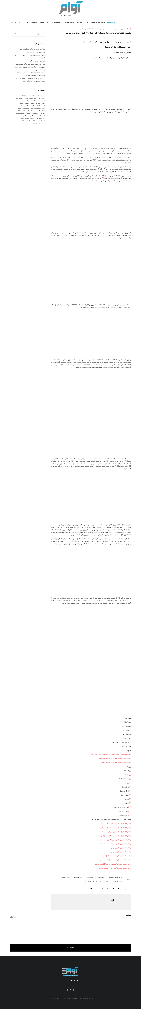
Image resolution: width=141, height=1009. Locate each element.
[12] (124, 525)
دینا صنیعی (90, 877)
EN (28, 22)
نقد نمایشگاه (20, 111)
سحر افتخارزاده (23, 101)
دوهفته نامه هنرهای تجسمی (36, 101)
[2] (122, 178)
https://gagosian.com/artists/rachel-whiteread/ (115, 759)
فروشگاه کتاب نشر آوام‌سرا (98, 22)
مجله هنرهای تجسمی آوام (37, 108)
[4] (103, 178)
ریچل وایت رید (78, 877)
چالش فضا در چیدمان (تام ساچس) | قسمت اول (116, 823)
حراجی (25, 98)
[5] (85, 305)
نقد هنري (42, 113)
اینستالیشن (101, 877)
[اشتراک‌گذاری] (118, 889)
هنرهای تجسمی (40, 121)
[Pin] (107, 889)
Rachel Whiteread (116, 877)
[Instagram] (19, 22)
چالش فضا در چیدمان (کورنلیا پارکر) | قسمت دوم (115, 828)
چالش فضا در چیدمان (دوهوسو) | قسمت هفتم (116, 848)
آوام (130, 29)
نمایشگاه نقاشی (19, 113)
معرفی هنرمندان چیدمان (94, 882)
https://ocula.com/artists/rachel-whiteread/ (116, 763)
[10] (122, 464)
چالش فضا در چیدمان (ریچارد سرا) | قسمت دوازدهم (115, 868)
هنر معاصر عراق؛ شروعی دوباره (35, 52)
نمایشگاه (28, 113)
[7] (111, 307)
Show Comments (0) (71, 948)
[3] (110, 178)
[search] (15, 33)
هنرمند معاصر (24, 118)
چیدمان (27, 121)
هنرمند (32, 118)
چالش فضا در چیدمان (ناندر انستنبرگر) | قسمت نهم (115, 856)
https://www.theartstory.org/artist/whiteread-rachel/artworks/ (110, 754)
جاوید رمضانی (33, 98)
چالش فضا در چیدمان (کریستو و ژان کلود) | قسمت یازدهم (113, 864)
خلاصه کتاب (19, 98)
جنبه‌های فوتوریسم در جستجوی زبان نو (112, 932)
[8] (110, 360)
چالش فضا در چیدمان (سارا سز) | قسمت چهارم (116, 836)
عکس (42, 106)
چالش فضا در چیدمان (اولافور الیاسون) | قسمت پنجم (114, 840)
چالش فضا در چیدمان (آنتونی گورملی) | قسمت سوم (115, 832)
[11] (53, 464)
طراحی (37, 103)
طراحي (42, 103)
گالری (48, 22)
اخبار (87, 22)
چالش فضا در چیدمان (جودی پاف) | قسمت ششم (115, 844)
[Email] (96, 889)
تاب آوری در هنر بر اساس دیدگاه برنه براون (32, 49)
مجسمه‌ (19, 106)
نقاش (19, 108)
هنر (43, 116)
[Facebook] (77, 980)
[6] (121, 307)
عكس (32, 103)
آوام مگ (42, 96)
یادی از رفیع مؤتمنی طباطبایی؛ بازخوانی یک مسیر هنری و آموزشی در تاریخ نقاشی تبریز (30, 79)
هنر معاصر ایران (40, 118)
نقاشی (42, 111)
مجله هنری (26, 108)
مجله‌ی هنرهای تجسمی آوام (114, 882)
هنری (32, 121)
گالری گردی (34, 22)
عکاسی (27, 103)
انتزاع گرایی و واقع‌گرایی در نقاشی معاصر (112, 922)
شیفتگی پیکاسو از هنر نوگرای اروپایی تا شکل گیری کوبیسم (45, 932)
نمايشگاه (42, 22)
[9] (111, 459)
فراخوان (37, 106)
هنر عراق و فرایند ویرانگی (37, 61)
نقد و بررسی (57, 22)
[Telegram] (71, 980)
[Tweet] (113, 889)
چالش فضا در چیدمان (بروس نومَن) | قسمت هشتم (115, 852)
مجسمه (31, 106)
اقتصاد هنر (79, 22)
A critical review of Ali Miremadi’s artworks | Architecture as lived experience (30, 74)
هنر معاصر (22, 116)
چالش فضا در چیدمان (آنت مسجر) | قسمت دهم (115, 860)
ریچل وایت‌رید (65, 877)
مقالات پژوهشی (110, 29)
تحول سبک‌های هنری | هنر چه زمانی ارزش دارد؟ (48, 922)
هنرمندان (102, 29)
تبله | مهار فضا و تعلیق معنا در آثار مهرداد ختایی (30, 64)
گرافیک (35, 123)
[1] (127, 178)
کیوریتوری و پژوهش (69, 22)
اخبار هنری (30, 96)
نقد (27, 111)
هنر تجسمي (37, 116)
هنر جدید (29, 116)
